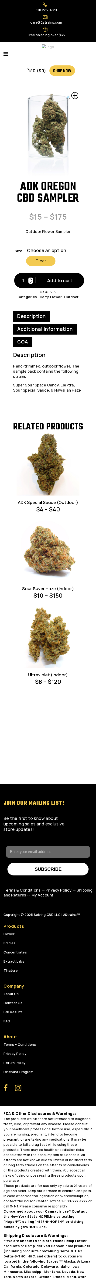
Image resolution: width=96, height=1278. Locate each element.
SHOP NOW (62, 71)
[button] (72, 96)
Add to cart (59, 280)
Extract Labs (13, 961)
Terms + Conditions (19, 1044)
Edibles (9, 943)
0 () (39, 70)
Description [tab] (31, 316)
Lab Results (13, 1012)
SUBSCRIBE (48, 869)
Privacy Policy (14, 1053)
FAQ (6, 1021)
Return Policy (14, 1062)
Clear (40, 261)
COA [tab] (22, 342)
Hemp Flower (51, 297)
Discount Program (18, 1072)
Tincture (10, 970)
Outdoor (71, 297)
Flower (8, 934)
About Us (11, 994)
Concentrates (15, 952)
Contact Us (12, 1003)
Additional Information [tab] (45, 329)
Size (18, 251)
